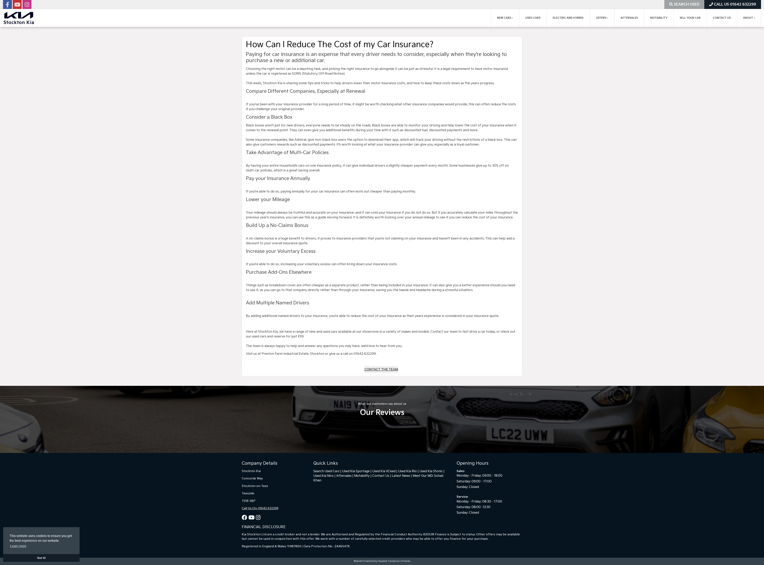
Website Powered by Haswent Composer (377, 561)
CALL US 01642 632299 (734, 4)
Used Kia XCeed (384, 471)
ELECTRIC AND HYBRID (568, 18)
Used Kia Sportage (356, 471)
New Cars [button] (504, 18)
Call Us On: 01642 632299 (260, 508)
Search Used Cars (326, 471)
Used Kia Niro (323, 476)
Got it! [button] (41, 557)
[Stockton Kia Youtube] (17, 5)
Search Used (686, 4)
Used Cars (532, 18)
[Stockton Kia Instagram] (26, 5)
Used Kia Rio (407, 471)
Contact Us (722, 18)
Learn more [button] (18, 546)
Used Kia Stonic (431, 471)
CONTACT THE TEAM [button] (381, 369)
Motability (658, 18)
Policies (406, 561)
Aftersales (629, 18)
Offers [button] (601, 18)
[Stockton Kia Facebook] (7, 5)
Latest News (401, 476)
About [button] (748, 18)
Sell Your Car (690, 18)
